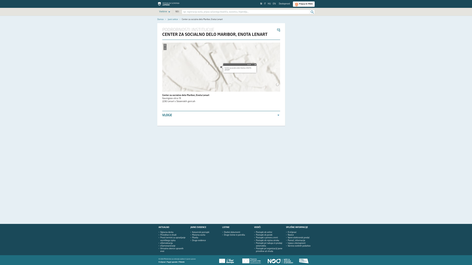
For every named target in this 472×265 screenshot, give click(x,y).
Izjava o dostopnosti (297, 243)
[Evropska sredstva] (304, 260)
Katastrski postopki (200, 232)
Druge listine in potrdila (234, 235)
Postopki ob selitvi (264, 232)
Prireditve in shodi (168, 235)
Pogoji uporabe (172, 262)
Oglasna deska (166, 232)
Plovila (195, 238)
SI (261, 4)
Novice (291, 235)
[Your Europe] (227, 260)
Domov (160, 19)
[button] (278, 30)
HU (269, 4)
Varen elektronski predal (299, 238)
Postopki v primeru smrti (267, 238)
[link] (165, 12)
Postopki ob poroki (264, 235)
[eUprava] (168, 5)
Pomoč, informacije (296, 240)
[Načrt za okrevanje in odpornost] (280, 260)
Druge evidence (199, 240)
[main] (221, 74)
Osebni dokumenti (232, 232)
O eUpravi (292, 232)
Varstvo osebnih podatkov (299, 246)
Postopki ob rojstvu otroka (267, 240)
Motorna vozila (198, 235)
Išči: (177, 12)
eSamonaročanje (167, 246)
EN (274, 4)
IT (265, 4)
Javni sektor (173, 19)
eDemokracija (166, 243)
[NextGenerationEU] (252, 260)
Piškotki (182, 262)
